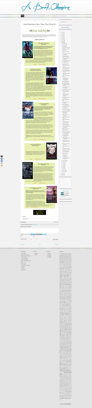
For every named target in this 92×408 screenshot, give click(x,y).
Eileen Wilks (64, 290)
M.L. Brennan (65, 347)
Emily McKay (62, 294)
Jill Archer (64, 313)
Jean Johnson (65, 308)
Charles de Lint (69, 273)
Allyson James (62, 258)
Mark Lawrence (63, 352)
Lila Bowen (61, 342)
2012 (62, 42)
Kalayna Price (63, 323)
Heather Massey (64, 300)
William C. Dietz (69, 397)
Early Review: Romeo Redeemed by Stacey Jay (66, 141)
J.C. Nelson (66, 303)
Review (22, 253)
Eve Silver (66, 295)
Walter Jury (64, 397)
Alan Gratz (64, 255)
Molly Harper (68, 361)
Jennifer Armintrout (63, 311)
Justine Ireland (61, 322)
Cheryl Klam (68, 274)
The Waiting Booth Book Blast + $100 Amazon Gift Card (66, 71)
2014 (62, 39)
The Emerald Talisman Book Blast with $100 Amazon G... (66, 84)
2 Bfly (48, 253)
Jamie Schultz (68, 306)
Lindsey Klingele (62, 345)
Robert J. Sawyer (63, 375)
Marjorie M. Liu (68, 351)
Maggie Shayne (64, 348)
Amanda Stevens (63, 259)
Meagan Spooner (66, 354)
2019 (62, 32)
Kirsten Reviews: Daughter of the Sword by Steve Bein (66, 138)
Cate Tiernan (68, 271)
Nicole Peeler (69, 365)
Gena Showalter (67, 296)
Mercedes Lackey (63, 357)
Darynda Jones (62, 283)
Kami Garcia (69, 323)
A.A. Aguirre (61, 253)
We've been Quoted (62, 15)
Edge (22, 267)
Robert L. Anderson (68, 375)
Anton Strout (65, 262)
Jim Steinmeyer (69, 313)
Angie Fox (67, 260)
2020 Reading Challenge (65, 191)
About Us (35, 15)
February (63, 170)
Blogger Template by (65, 404)
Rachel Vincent (66, 371)
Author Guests (42, 15)
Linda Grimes (62, 343)
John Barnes (66, 315)
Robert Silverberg (63, 376)
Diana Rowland (67, 287)
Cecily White (65, 272)
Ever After (22, 269)
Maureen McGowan (66, 353)
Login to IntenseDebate (32, 234)
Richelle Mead (68, 372)
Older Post (57, 244)
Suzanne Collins (67, 388)
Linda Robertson (62, 344)
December (64, 43)
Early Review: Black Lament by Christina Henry (65, 91)
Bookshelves (55, 15)
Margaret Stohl (68, 350)
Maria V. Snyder (63, 351)
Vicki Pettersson (65, 396)
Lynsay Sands (66, 346)
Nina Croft (70, 366)
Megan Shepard (66, 355)
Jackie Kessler (65, 304)
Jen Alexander (65, 310)
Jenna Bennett (69, 310)
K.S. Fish (70, 322)
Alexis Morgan (63, 257)
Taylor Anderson (68, 390)
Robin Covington (69, 376)
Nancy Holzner (68, 364)
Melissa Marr (67, 356)
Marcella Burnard (62, 350)
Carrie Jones (67, 270)
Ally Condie (68, 257)
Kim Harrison (62, 335)
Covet (22, 266)
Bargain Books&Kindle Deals (26, 260)
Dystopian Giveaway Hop (66, 47)
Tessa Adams (62, 391)
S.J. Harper (61, 378)
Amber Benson (68, 259)
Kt (64, 192)
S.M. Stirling (67, 378)
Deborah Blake (68, 284)
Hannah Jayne (65, 298)
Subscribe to (22, 239)
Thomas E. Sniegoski (65, 392)
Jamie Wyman (61, 307)
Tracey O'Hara (66, 394)
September (64, 160)
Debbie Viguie (62, 284)
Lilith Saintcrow (67, 342)
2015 (62, 38)
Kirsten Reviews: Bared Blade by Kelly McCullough (65, 112)
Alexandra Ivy (69, 256)
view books (68, 197)
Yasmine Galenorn (64, 398)
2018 (62, 34)
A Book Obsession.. (68, 403)
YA (34, 254)
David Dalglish (68, 283)
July (63, 163)
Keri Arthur (69, 332)
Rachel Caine (63, 370)
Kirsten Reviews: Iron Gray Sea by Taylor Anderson (65, 95)
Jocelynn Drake (64, 314)
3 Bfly (48, 254)
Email (34, 235)
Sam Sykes (68, 379)
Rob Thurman (64, 374)
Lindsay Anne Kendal (68, 344)
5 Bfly (48, 257)
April (63, 167)
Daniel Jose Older (67, 282)
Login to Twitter (44, 234)
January (63, 171)
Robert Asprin (69, 374)
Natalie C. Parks (63, 365)
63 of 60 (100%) (63, 196)
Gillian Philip (62, 297)
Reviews (26, 15)
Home (22, 15)
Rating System (49, 15)
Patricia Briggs (62, 368)
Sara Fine (67, 380)
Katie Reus (61, 329)
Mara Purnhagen (67, 349)
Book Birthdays (25, 218)
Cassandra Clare (62, 271)
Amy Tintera (62, 260)
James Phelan (65, 305)
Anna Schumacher (65, 261)
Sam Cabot (64, 379)
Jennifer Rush (65, 312)
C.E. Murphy (67, 267)
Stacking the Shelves (24, 265)
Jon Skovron (65, 316)
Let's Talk (22, 264)
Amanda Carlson (68, 258)
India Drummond (67, 302)
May (63, 166)
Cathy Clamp (61, 272)
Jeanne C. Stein (66, 309)
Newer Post (22, 244)
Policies (30, 15)
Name (21, 235)
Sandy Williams (62, 380)
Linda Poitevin (68, 343)
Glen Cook (66, 297)
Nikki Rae (62, 366)
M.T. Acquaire (69, 347)
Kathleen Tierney (67, 328)
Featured (22, 257)
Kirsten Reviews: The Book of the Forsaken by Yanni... (66, 65)
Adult (35, 253)
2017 (62, 35)
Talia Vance (65, 389)
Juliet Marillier (68, 321)
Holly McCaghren (63, 301)
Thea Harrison (68, 391)
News (22, 270)
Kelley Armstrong (68, 329)
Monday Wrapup (24, 254)
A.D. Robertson (67, 253)
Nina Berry (66, 366)
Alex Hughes (68, 255)
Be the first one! (34, 224)
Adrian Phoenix (65, 254)
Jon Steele (69, 316)
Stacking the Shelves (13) (66, 89)
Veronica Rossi (64, 395)
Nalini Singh (62, 364)
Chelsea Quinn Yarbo (63, 274)
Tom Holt (61, 394)
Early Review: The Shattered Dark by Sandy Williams (65, 79)
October (63, 46)
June (63, 164)
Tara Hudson (62, 390)
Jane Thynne (66, 307)
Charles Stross (64, 273)
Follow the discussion (58, 221)
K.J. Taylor (66, 322)
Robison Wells (68, 377)
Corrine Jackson (65, 280)
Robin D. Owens (63, 377)
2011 (62, 173)
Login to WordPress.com (38, 234)
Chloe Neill (63, 275)
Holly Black (69, 300)
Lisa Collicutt (67, 345)
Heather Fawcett (66, 299)
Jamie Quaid (63, 306)
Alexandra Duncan (62, 256)
